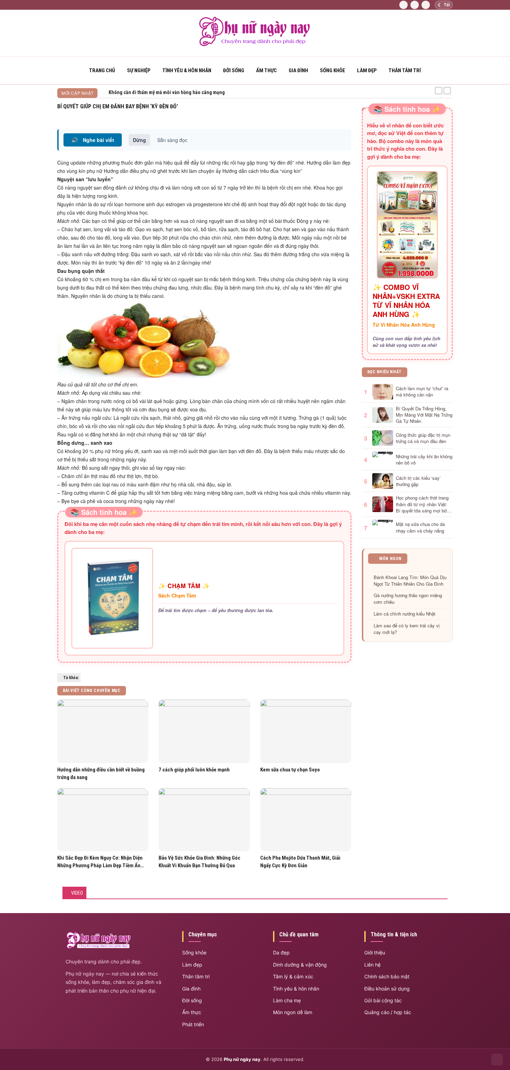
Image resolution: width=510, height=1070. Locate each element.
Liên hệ (372, 965)
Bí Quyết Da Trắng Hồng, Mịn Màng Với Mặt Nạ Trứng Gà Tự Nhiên (424, 415)
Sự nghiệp (139, 70)
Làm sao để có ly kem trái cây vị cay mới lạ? (407, 628)
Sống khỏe (332, 70)
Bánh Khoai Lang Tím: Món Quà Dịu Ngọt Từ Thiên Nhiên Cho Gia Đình (410, 580)
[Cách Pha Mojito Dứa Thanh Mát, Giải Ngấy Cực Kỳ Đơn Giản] (305, 820)
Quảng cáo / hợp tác (387, 1012)
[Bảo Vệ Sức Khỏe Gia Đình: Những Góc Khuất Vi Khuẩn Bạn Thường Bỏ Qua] (204, 820)
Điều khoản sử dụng (387, 989)
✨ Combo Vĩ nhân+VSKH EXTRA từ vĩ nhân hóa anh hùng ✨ (406, 301)
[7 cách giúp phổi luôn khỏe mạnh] (204, 731)
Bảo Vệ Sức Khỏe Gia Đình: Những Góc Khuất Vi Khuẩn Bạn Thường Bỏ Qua (199, 862)
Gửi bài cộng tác (383, 1000)
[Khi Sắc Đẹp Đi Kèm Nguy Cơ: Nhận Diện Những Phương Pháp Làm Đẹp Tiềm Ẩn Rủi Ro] (102, 820)
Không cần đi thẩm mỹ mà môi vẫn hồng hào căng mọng (167, 92)
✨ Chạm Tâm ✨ (184, 586)
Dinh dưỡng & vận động (300, 965)
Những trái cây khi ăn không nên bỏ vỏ (424, 459)
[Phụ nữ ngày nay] (255, 44)
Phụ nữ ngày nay (242, 1059)
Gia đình (298, 70)
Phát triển (193, 1024)
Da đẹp (281, 952)
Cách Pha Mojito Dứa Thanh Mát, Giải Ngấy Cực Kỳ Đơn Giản (300, 862)
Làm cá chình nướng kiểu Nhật (404, 614)
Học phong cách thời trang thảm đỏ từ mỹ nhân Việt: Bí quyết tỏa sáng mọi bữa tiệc (422, 504)
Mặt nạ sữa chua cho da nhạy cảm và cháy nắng (420, 527)
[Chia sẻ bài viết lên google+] (348, 115)
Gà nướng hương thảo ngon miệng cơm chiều (408, 598)
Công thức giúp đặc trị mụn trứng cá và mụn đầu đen (423, 438)
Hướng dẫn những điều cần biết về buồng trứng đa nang (101, 773)
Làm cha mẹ (287, 1000)
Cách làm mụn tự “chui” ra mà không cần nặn (422, 391)
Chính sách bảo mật (386, 976)
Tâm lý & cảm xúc (293, 976)
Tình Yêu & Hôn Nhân (186, 70)
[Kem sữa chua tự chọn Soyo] (305, 731)
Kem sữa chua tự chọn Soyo (290, 770)
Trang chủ (102, 70)
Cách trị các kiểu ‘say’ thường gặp (418, 481)
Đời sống (233, 70)
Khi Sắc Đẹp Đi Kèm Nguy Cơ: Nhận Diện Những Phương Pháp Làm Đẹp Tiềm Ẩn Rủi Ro (100, 862)
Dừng (139, 139)
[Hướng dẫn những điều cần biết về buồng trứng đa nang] (102, 731)
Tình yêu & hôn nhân (296, 989)
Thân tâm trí (405, 70)
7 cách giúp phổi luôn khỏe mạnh (194, 770)
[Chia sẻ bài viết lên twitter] (341, 115)
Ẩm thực (266, 70)
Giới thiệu (374, 952)
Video (77, 893)
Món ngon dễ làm (292, 1012)
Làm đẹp (367, 70)
